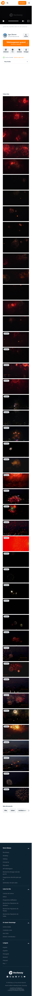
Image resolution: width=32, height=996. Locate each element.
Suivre (26, 36)
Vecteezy (5, 855)
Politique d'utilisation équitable (15, 989)
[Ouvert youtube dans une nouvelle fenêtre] (24, 976)
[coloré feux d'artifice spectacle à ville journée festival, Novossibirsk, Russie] (16, 558)
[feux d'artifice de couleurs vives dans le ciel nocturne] (16, 150)
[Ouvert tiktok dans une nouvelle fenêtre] (18, 976)
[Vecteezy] (3, 3)
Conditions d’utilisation (15, 987)
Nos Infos (6, 933)
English (5, 946)
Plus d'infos (7, 61)
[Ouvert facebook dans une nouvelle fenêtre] (7, 976)
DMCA (4, 896)
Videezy (5, 858)
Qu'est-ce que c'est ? (19, 57)
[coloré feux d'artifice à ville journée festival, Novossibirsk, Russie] (16, 511)
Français (5, 959)
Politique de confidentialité (16, 988)
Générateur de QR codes (10, 882)
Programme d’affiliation (10, 899)
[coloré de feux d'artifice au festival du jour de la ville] (16, 527)
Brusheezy (6, 851)
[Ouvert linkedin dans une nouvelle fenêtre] (12, 976)
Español (5, 950)
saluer (13, 809)
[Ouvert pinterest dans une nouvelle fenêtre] (15, 976)
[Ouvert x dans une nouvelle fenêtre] (21, 976)
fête (5, 809)
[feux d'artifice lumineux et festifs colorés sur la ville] (16, 637)
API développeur (8, 868)
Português (6, 953)
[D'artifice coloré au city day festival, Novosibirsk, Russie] (16, 668)
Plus (4, 962)
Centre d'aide (7, 926)
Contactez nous (7, 929)
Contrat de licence (8, 892)
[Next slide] (25, 810)
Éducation (6, 864)
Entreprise (6, 861)
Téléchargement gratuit (16, 43)
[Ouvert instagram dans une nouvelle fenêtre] (9, 976)
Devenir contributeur (9, 936)
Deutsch (5, 956)
